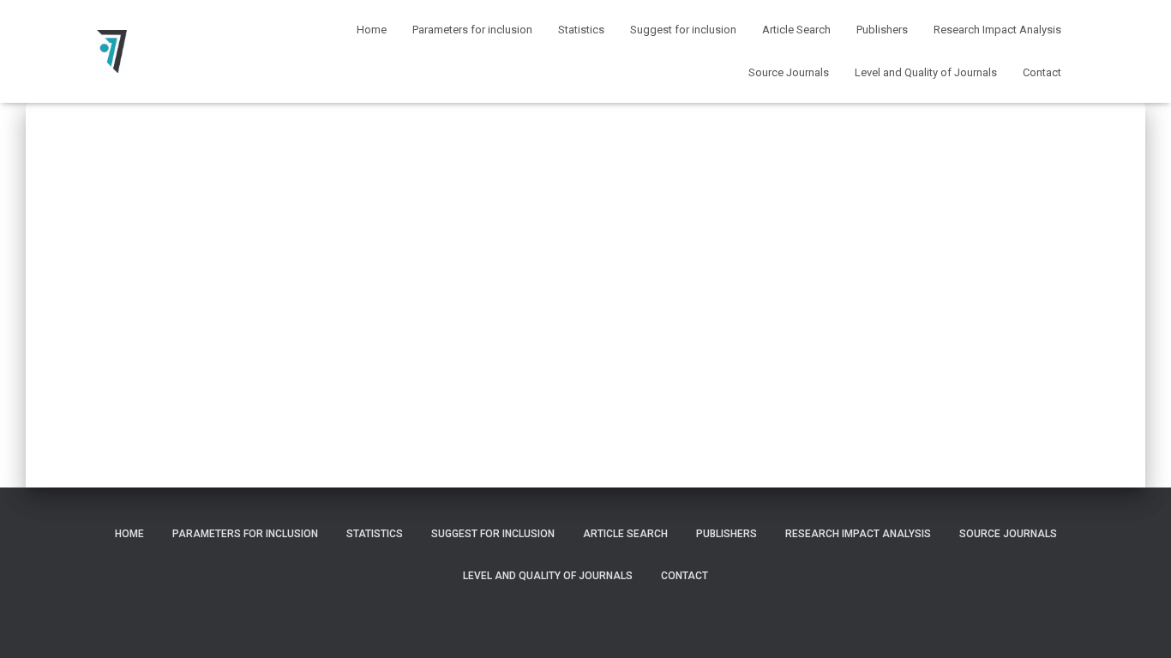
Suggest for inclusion (683, 29)
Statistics (581, 29)
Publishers (882, 29)
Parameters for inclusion (472, 29)
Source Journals (788, 72)
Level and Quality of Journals (926, 72)
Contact (1042, 72)
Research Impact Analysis (997, 29)
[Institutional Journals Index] (112, 51)
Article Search (796, 29)
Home (372, 29)
